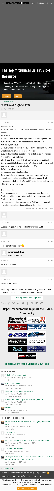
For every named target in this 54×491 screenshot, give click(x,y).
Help (37, 473)
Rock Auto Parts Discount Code (16, 449)
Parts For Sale (9, 437)
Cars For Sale (9, 429)
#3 (52, 241)
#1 (52, 122)
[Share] (48, 122)
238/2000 (8, 408)
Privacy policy (29, 473)
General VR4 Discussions (13, 388)
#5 (52, 279)
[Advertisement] (27, 34)
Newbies (7, 380)
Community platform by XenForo (21, 476)
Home (43, 473)
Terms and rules (17, 473)
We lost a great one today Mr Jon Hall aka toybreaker (24, 400)
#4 (52, 260)
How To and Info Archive (13, 396)
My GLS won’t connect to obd (15, 375)
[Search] (51, 3)
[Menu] (3, 3)
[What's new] (47, 3)
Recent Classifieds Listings (12, 418)
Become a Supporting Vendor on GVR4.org (27, 364)
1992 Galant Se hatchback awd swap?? (19, 391)
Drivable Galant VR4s (12, 383)
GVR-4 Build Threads (12, 413)
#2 (52, 222)
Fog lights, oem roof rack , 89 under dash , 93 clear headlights (27, 440)
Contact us (5, 473)
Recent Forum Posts (9, 371)
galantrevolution (16, 252)
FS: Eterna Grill (10, 432)
